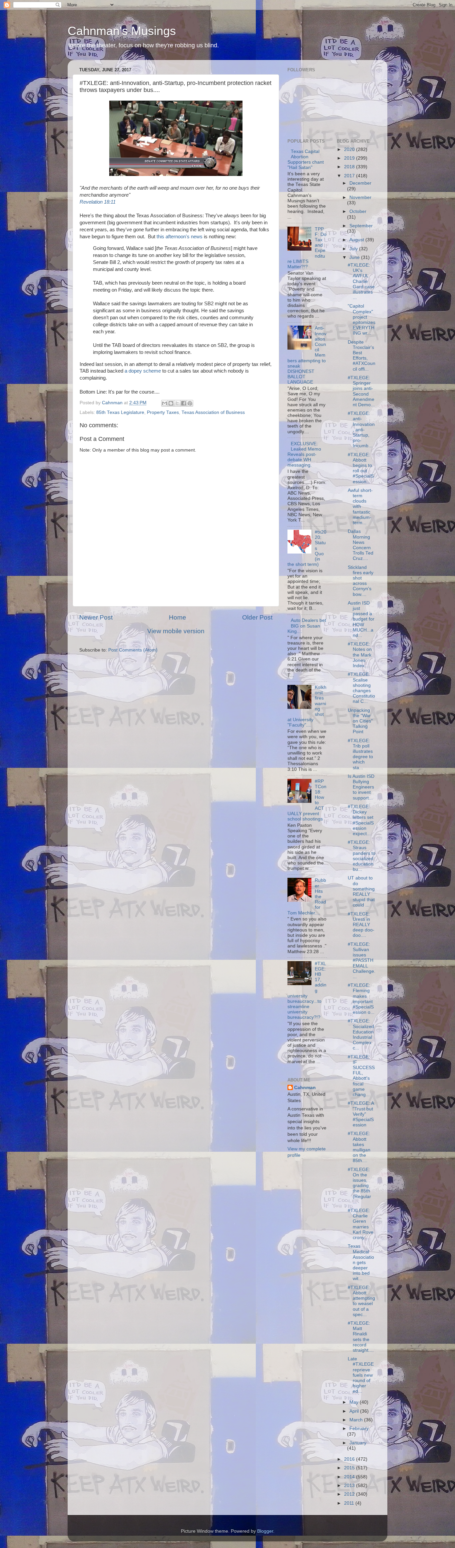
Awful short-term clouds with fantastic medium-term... (360, 506)
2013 (350, 1485)
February (359, 1428)
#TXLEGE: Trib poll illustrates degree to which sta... (360, 754)
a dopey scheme (143, 371)
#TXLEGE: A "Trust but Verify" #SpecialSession (361, 1114)
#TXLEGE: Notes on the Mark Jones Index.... (360, 655)
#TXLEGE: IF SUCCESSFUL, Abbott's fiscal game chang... (361, 1075)
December (360, 183)
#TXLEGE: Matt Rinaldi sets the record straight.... (361, 1337)
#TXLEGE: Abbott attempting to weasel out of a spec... (361, 1301)
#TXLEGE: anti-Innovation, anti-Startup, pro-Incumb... (361, 429)
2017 (350, 175)
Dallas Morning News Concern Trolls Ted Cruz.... (360, 545)
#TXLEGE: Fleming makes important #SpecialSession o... (361, 999)
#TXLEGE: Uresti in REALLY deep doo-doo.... (361, 924)
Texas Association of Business (213, 412)
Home (177, 617)
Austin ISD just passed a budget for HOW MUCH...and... (361, 619)
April (354, 1411)
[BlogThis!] (171, 403)
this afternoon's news (180, 236)
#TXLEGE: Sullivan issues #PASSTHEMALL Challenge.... (361, 960)
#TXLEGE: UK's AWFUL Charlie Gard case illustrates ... (361, 281)
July (354, 248)
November (360, 197)
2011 (349, 1503)
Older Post (257, 617)
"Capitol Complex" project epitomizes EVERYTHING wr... (361, 320)
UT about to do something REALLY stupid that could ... (361, 891)
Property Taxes (163, 412)
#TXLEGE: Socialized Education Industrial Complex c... (361, 1034)
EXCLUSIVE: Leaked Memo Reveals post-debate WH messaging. (304, 454)
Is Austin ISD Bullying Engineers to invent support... (361, 787)
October (357, 211)
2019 (350, 158)
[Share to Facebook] (183, 403)
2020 (350, 149)
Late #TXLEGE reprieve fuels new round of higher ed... (361, 1375)
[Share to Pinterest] (190, 403)
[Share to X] (177, 403)
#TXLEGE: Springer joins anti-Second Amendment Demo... (361, 391)
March (356, 1419)
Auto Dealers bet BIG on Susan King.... (306, 626)
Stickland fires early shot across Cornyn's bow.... (360, 581)
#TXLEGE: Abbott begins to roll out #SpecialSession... (361, 468)
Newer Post (96, 617)
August (357, 239)
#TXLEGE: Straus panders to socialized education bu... (361, 856)
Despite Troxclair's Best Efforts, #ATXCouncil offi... (361, 356)
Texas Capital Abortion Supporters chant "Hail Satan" (305, 159)
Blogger (265, 1531)
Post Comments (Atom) (133, 650)
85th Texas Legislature (120, 412)
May (354, 1402)
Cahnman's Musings (122, 31)
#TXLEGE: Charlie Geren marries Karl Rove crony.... (360, 1224)
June (355, 257)
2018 (350, 166)
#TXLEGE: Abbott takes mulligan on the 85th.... (359, 1147)
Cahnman (305, 1087)
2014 (350, 1476)
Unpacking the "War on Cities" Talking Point (360, 721)
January (357, 1442)
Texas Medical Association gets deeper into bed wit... (361, 1262)
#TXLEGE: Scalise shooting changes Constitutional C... (361, 688)
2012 (350, 1494)
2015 (350, 1467)
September (361, 225)
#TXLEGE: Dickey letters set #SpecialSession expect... (361, 820)
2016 (350, 1459)
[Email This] (164, 403)
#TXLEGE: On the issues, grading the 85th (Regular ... (359, 1185)
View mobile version (176, 631)
